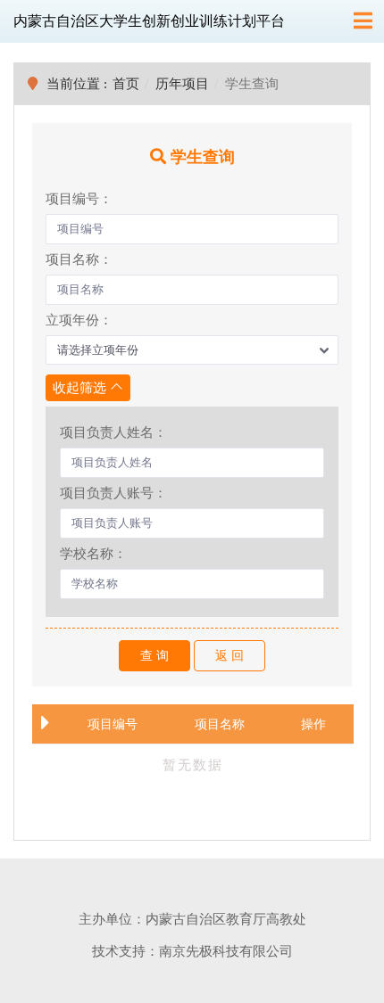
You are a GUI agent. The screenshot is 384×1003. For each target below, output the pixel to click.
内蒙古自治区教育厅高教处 (226, 919)
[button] (192, 350)
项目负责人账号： (113, 493)
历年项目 (182, 84)
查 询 (154, 655)
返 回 (229, 655)
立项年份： (79, 320)
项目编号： (79, 199)
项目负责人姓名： (113, 432)
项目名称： (79, 259)
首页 (126, 84)
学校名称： (93, 554)
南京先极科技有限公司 (226, 951)
